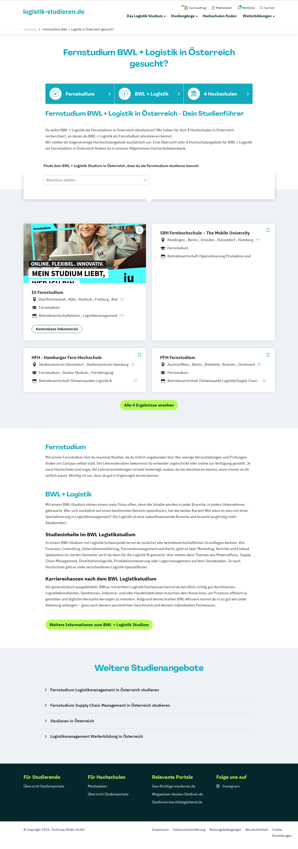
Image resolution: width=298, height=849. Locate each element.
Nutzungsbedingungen (225, 829)
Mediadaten (97, 786)
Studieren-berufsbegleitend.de (177, 802)
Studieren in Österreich (72, 721)
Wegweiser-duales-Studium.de (177, 794)
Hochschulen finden (220, 16)
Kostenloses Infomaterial (57, 329)
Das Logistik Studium (145, 16)
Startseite (30, 29)
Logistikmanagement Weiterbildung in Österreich (96, 736)
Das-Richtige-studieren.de (173, 786)
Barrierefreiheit (256, 829)
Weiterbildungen (257, 16)
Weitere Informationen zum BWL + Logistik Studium (99, 624)
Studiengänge (183, 16)
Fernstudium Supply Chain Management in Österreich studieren (110, 705)
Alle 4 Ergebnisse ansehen (149, 405)
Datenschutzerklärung (189, 829)
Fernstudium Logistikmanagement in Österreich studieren (104, 690)
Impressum (160, 829)
